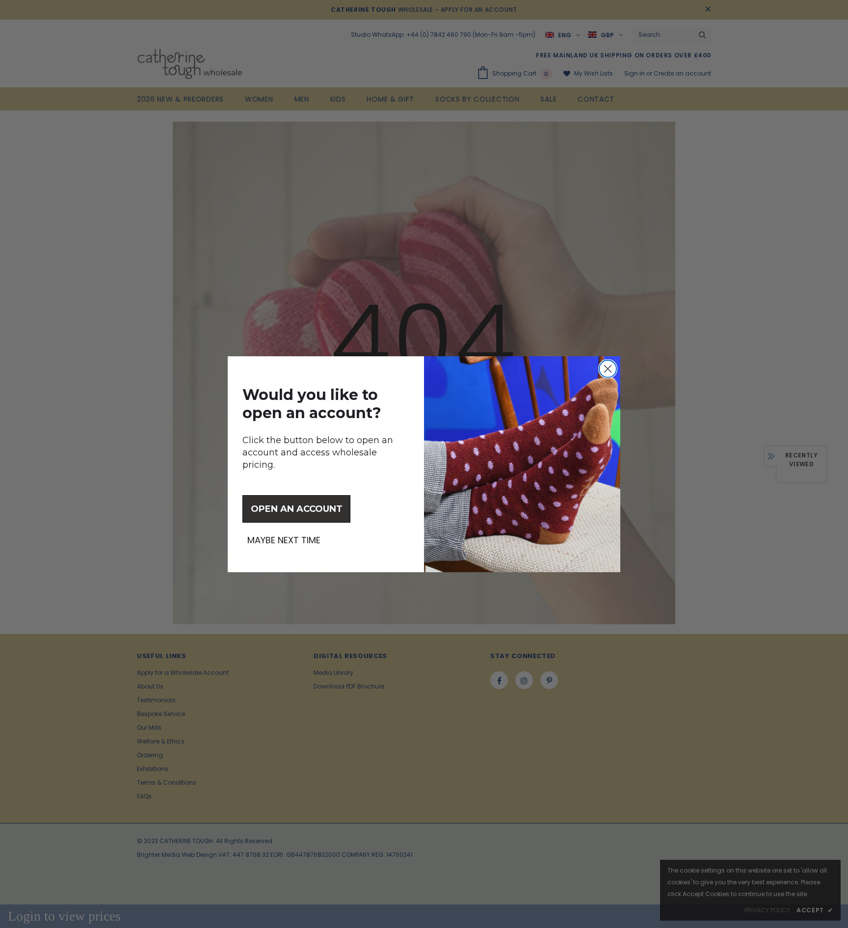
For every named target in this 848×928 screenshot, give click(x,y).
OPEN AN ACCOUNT (297, 509)
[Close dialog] (607, 368)
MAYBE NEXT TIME (283, 540)
